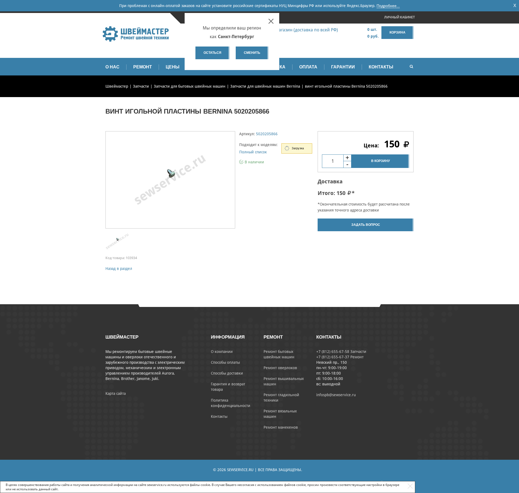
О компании (222, 351)
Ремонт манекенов (281, 427)
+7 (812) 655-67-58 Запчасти (341, 351)
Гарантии (343, 67)
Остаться (212, 53)
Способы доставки (227, 373)
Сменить (252, 53)
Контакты (381, 67)
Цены (172, 67)
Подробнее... (388, 6)
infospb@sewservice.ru (336, 395)
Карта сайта (115, 393)
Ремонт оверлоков (280, 368)
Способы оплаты (225, 362)
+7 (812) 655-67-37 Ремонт (340, 357)
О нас (112, 67)
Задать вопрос (365, 225)
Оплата (308, 67)
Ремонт (142, 67)
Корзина (397, 32)
